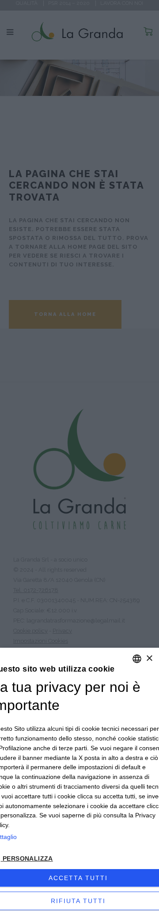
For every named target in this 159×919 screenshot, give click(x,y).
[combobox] (136, 658)
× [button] (149, 658)
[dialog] (79, 783)
